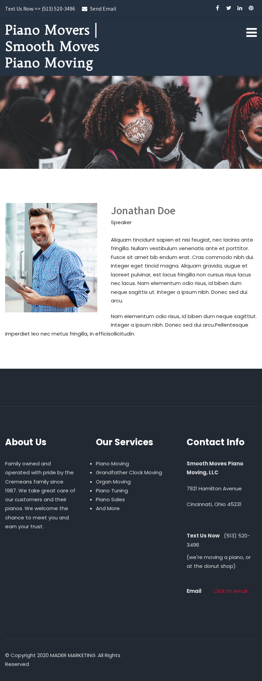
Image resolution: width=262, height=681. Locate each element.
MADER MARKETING (73, 655)
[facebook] (217, 8)
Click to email (230, 591)
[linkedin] (240, 8)
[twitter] (228, 8)
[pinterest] (251, 8)
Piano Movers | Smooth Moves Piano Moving (52, 46)
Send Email (103, 8)
